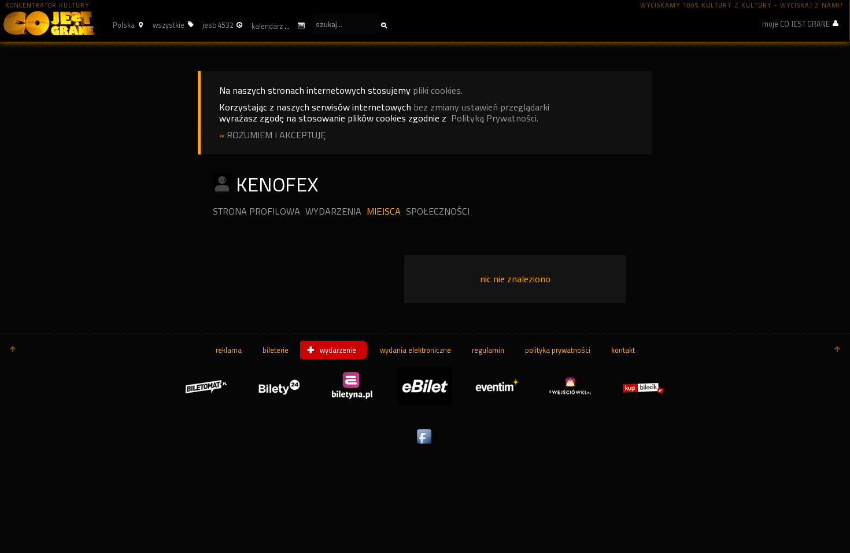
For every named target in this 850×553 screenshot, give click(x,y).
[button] (126, 25)
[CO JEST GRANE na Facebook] (425, 444)
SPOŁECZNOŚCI (438, 211)
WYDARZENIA (333, 211)
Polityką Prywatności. (494, 118)
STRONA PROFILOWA (256, 211)
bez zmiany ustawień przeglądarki (481, 107)
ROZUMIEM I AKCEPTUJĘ (276, 135)
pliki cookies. (438, 90)
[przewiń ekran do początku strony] (13, 350)
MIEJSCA (384, 211)
